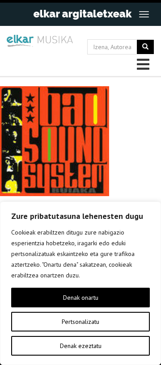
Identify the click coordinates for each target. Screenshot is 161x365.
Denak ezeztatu (81, 346)
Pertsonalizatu (80, 322)
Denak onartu (80, 298)
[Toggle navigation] (144, 14)
